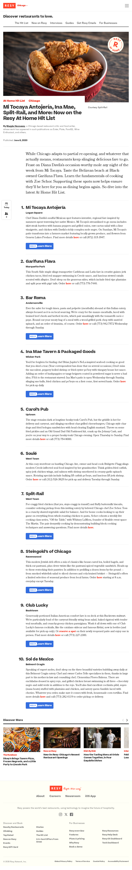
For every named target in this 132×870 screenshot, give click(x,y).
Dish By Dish (90, 751)
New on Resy (39, 22)
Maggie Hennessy (15, 126)
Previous (123, 720)
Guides (70, 22)
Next (127, 720)
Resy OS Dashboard (112, 838)
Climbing (7, 831)
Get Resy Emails (86, 22)
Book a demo (75, 846)
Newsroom (72, 796)
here (43, 697)
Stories (40, 827)
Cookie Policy (99, 861)
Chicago (34, 101)
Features (73, 834)
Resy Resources (110, 830)
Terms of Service (82, 861)
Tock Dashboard (110, 842)
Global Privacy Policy (63, 861)
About (40, 796)
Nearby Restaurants (13, 827)
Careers (55, 796)
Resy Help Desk (110, 834)
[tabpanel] (23, 746)
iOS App (90, 796)
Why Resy (74, 842)
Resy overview (76, 830)
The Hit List (21, 22)
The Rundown (10, 754)
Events (6, 843)
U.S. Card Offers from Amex (47, 840)
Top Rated (8, 835)
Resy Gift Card (10, 847)
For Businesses (108, 22)
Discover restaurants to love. (28, 16)
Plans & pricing (77, 838)
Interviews (56, 22)
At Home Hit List (14, 101)
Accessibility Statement (118, 861)
